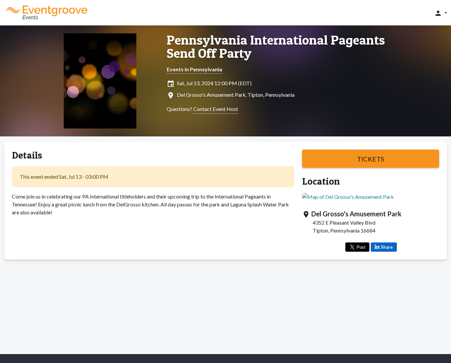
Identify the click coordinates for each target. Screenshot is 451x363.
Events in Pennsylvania (194, 69)
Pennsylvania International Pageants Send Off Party (276, 46)
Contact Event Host (215, 109)
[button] (440, 13)
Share (387, 247)
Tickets (370, 159)
